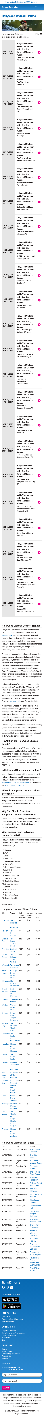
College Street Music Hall (13, 974)
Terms (4, 1349)
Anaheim (5, 1129)
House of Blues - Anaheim (13, 1132)
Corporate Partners (9, 1331)
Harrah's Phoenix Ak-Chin (13, 1106)
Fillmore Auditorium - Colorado (35, 1246)
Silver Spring (4, 956)
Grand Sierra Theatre (13, 1098)
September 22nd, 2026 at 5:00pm (15, 783)
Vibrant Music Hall (13, 1007)
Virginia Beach (5, 940)
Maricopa (6, 1104)
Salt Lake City (4, 1075)
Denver (5, 1062)
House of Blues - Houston (13, 1047)
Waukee (5, 1005)
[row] (22, 52)
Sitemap (5, 1358)
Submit (6, 1388)
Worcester (6, 965)
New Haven (4, 972)
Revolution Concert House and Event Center (35, 1261)
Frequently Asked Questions (12, 1319)
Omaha (5, 999)
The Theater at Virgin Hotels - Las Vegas (13, 1119)
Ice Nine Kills (15, 701)
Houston (5, 1044)
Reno (4, 1096)
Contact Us (6, 1317)
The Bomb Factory (13, 1056)
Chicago (5, 1013)
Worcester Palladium (14, 966)
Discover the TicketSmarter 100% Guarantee (22, 2)
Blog (3, 1340)
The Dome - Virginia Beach (13, 942)
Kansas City (5, 1024)
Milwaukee (6, 981)
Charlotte (5, 920)
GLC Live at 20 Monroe (36, 1195)
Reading (5, 949)
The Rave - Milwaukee (14, 983)
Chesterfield (7, 1034)
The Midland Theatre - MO (13, 1027)
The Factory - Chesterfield (35, 1226)
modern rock (7, 635)
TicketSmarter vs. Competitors (13, 1333)
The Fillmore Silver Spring (13, 958)
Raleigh (5, 931)
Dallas (4, 1054)
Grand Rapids (5, 990)
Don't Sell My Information (11, 1354)
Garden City (5, 1082)
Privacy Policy (7, 1351)
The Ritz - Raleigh (13, 933)
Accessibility (6, 1356)
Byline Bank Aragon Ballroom (14, 1016)
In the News (6, 1338)
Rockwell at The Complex (14, 1075)
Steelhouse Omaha (15, 1000)
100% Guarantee (8, 1321)
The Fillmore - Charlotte (14, 785)
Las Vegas (4, 1113)
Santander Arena (14, 950)
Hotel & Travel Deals (9, 1335)
